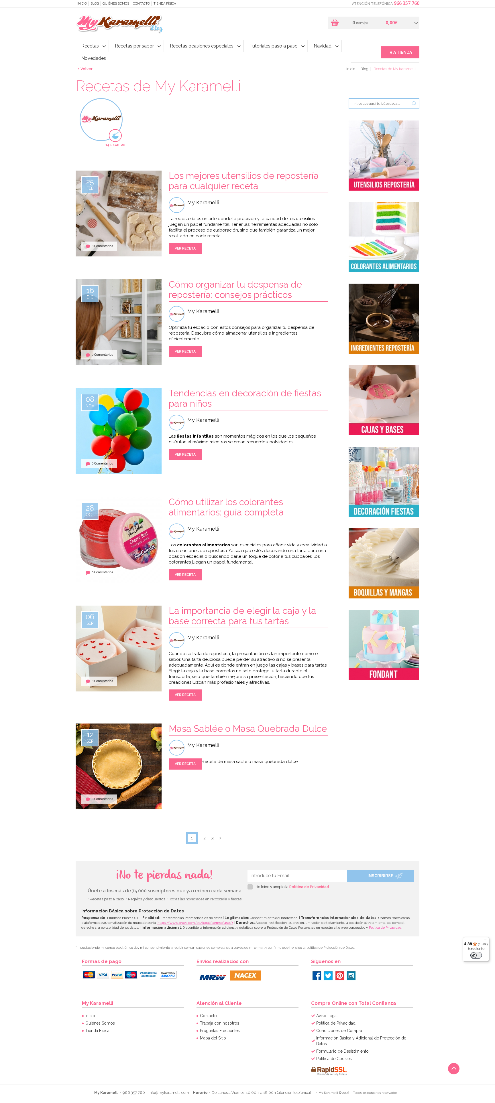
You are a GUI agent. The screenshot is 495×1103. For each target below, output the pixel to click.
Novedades (93, 58)
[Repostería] (384, 155)
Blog (95, 3)
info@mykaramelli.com (169, 1092)
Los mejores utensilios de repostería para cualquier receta (244, 180)
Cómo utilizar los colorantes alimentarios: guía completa (226, 507)
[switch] (476, 955)
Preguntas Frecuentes (220, 1030)
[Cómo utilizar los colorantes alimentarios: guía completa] (119, 539)
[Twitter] (328, 975)
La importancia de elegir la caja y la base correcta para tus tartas (242, 615)
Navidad (322, 46)
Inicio (82, 3)
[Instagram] (351, 975)
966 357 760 (406, 3)
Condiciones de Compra (339, 1030)
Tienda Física (165, 3)
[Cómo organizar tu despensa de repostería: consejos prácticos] (140, 322)
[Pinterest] (340, 975)
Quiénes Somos (116, 3)
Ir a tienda (400, 52)
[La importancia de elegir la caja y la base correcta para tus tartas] (140, 648)
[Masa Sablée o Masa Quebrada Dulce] (119, 766)
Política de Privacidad (309, 887)
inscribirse (380, 875)
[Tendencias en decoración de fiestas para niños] (119, 452)
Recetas (90, 46)
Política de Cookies (334, 1058)
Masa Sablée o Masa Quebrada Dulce (248, 728)
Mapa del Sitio (213, 1038)
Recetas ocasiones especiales (201, 46)
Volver (86, 69)
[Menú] (485, 940)
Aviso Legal (327, 1015)
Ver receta (185, 248)
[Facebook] (317, 975)
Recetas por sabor (134, 46)
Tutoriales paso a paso (274, 46)
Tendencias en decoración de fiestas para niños (245, 398)
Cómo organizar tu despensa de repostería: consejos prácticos (235, 289)
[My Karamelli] (121, 23)
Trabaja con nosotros (219, 1023)
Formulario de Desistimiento (342, 1051)
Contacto (141, 3)
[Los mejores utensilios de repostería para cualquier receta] (140, 213)
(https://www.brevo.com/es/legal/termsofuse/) (195, 923)
